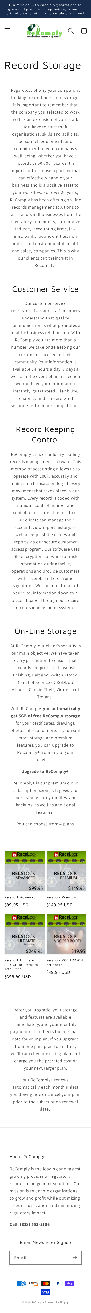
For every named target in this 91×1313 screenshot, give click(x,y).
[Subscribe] (74, 1257)
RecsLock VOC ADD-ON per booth (64, 962)
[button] (7, 31)
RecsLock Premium (61, 897)
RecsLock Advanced (20, 897)
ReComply (38, 1302)
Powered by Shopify (57, 1302)
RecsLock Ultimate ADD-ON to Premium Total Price (21, 964)
